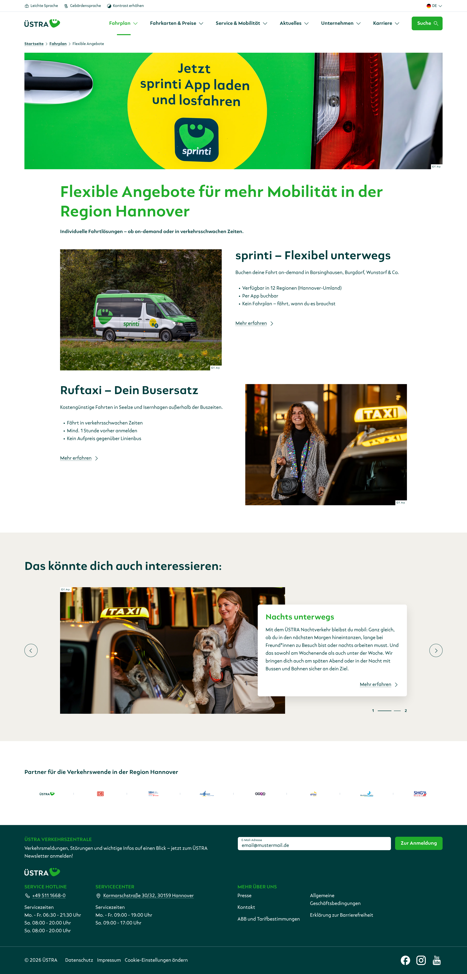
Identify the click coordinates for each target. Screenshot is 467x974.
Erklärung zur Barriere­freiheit (341, 915)
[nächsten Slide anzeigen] (436, 650)
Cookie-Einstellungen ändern (156, 960)
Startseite (34, 44)
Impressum (109, 960)
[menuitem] (123, 23)
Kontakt (246, 907)
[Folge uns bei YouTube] (437, 960)
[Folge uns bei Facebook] (405, 960)
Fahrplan (58, 44)
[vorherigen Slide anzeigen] (31, 650)
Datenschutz (79, 960)
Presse (244, 895)
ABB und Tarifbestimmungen (268, 919)
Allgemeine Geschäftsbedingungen (335, 899)
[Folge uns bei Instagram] (421, 960)
